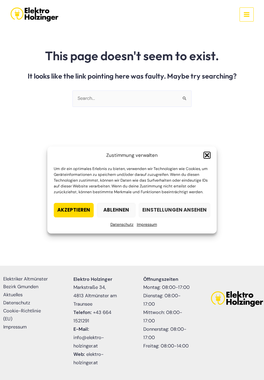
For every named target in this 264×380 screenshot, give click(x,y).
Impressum (147, 224)
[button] (207, 155)
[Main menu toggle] (247, 14)
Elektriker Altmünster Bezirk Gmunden (25, 283)
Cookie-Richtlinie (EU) (22, 315)
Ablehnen (116, 210)
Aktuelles (13, 295)
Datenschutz (122, 224)
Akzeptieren (73, 210)
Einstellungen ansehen (174, 210)
